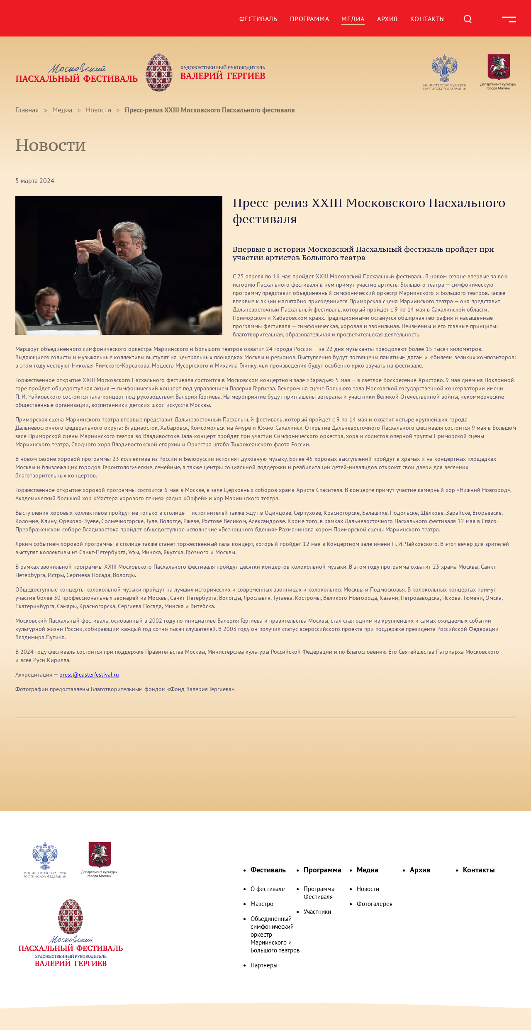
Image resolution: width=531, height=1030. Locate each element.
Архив (387, 19)
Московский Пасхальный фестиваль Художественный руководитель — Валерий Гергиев (140, 73)
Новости (98, 109)
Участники (317, 912)
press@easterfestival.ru (89, 674)
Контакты (427, 19)
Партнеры (264, 965)
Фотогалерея (374, 904)
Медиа (353, 19)
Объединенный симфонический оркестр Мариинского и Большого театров (275, 934)
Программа (309, 19)
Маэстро (262, 904)
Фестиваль (258, 19)
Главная (27, 109)
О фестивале (268, 889)
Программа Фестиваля (319, 893)
